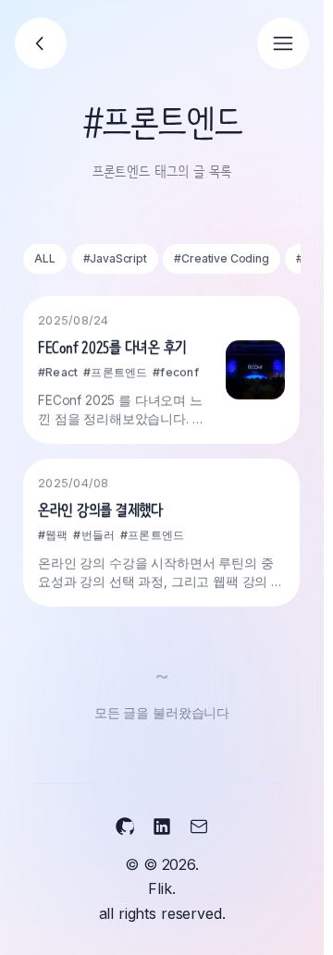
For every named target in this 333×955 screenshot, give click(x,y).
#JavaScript (115, 258)
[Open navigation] (283, 43)
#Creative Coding (221, 258)
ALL (45, 258)
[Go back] (41, 43)
